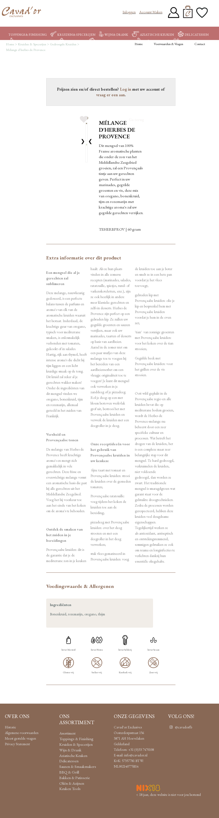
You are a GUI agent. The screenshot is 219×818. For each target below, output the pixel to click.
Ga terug (136, 119)
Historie (10, 727)
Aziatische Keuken (157, 35)
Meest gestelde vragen (20, 738)
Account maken (150, 12)
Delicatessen (197, 35)
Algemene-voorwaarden (21, 732)
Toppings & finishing (27, 35)
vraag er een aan (110, 94)
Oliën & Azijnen (155, 41)
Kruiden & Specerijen (76, 35)
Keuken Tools (193, 41)
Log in (125, 89)
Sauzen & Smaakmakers (34, 41)
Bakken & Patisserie (114, 41)
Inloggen (129, 12)
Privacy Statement (17, 743)
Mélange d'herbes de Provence (25, 49)
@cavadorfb (183, 727)
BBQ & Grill (75, 41)
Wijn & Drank (116, 35)
